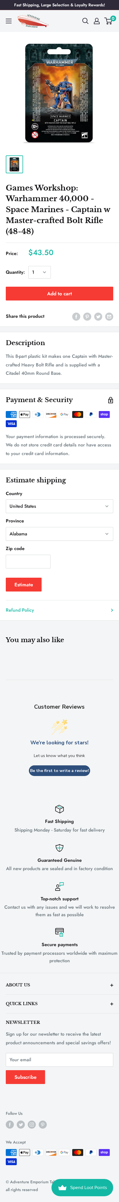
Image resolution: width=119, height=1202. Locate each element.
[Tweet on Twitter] (98, 316)
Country (14, 493)
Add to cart (59, 293)
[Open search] (85, 21)
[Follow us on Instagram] (32, 1124)
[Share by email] (109, 316)
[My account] (97, 21)
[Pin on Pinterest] (87, 316)
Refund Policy (20, 610)
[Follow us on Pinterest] (43, 1124)
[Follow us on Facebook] (10, 1124)
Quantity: (15, 272)
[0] (108, 21)
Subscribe (25, 1077)
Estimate (23, 584)
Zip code (15, 548)
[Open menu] (9, 21)
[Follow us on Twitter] (21, 1124)
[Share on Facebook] (76, 316)
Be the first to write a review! (59, 770)
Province (15, 521)
